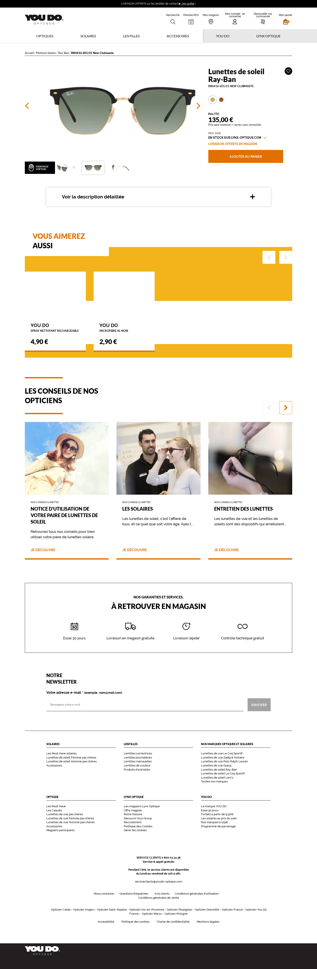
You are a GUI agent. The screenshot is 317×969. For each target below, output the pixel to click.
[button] (285, 18)
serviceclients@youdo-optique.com (158, 881)
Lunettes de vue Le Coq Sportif (221, 753)
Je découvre (43, 550)
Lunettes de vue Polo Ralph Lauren (224, 761)
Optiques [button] (44, 36)
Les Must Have (56, 806)
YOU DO (55, 327)
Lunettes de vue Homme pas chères (70, 822)
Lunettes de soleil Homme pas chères (71, 761)
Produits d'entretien (137, 769)
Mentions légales (208, 921)
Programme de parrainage (218, 826)
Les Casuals (54, 810)
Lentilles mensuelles (138, 761)
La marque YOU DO (214, 806)
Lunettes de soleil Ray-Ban (219, 769)
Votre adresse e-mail (84, 692)
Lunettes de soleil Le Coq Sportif (223, 773)
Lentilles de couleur (137, 765)
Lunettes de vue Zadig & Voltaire (222, 757)
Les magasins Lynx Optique (142, 806)
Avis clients (162, 893)
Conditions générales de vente (158, 897)
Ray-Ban (63, 52)
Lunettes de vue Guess (216, 765)
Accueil (29, 52)
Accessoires (178, 36)
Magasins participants (60, 830)
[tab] (212, 99)
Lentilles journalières (138, 757)
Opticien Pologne (176, 913)
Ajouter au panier (245, 156)
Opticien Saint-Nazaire (112, 909)
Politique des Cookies (138, 826)
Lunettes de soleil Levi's (217, 777)
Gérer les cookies (135, 830)
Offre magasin (133, 810)
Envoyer (259, 704)
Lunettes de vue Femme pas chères (70, 818)
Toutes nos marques (214, 781)
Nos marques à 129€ (214, 822)
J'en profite (187, 3)
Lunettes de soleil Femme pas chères (71, 757)
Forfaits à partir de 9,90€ (217, 814)
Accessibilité (106, 921)
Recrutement (133, 822)
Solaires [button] (88, 36)
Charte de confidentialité (173, 921)
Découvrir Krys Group (138, 818)
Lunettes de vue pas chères (64, 814)
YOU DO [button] (222, 36)
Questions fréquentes (133, 893)
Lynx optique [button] (268, 36)
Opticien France (232, 909)
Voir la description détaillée (93, 197)
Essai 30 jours (209, 810)
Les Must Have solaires (61, 753)
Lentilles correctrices (138, 753)
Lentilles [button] (131, 36)
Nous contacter (104, 893)
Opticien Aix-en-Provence (146, 909)
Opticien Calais (61, 909)
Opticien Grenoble (207, 909)
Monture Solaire (46, 52)
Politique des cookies (135, 921)
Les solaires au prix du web (219, 818)
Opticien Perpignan (179, 909)
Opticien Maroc (152, 913)
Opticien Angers (83, 909)
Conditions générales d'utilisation (197, 893)
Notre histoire (133, 814)
